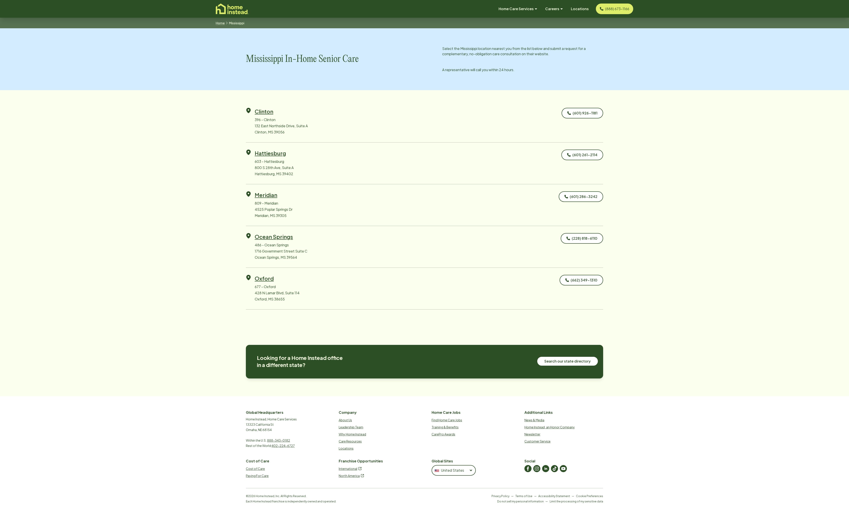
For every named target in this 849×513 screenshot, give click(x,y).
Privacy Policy (500, 496)
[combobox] (454, 470)
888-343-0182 (278, 440)
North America (349, 476)
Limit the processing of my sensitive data (576, 501)
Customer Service (537, 441)
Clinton (264, 111)
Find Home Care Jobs (447, 420)
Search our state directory (567, 361)
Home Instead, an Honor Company (549, 427)
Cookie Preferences (589, 496)
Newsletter (532, 434)
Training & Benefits (445, 427)
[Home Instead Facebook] (528, 468)
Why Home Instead (352, 434)
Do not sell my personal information (520, 501)
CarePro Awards (443, 434)
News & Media (534, 420)
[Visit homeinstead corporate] (232, 9)
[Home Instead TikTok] (554, 468)
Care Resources (350, 441)
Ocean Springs (274, 236)
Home (220, 23)
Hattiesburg (270, 153)
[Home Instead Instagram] (536, 468)
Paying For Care (257, 476)
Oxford (264, 278)
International (348, 469)
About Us (345, 420)
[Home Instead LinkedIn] (545, 468)
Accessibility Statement (554, 496)
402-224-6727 (283, 446)
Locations (346, 448)
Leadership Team (351, 427)
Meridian (266, 195)
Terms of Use (523, 496)
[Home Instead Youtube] (563, 468)
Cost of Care (255, 469)
